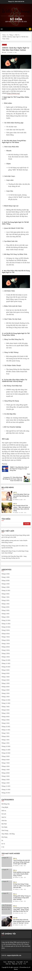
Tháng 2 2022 (5, 723)
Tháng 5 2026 (5, 577)
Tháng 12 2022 (6, 700)
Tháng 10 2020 (6, 753)
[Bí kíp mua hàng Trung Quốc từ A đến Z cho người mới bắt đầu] (7, 885)
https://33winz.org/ (13, 93)
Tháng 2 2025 (5, 613)
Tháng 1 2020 (5, 783)
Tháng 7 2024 (5, 637)
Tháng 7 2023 (5, 677)
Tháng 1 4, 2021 (13, 52)
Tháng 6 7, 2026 (19, 865)
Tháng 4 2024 (5, 647)
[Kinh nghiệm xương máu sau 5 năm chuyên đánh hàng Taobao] (7, 874)
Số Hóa (16, 19)
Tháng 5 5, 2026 (19, 499)
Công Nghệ (5, 807)
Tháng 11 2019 (6, 786)
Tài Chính (4, 827)
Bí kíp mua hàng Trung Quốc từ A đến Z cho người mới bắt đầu (21, 885)
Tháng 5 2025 (5, 604)
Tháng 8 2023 (5, 673)
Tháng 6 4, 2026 (19, 889)
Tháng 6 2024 (5, 640)
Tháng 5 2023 (5, 683)
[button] (2, 29)
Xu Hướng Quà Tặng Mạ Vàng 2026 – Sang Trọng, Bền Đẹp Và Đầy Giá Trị (14, 557)
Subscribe (30, 29)
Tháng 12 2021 (6, 726)
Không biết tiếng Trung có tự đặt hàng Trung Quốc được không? (21, 897)
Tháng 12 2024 (6, 620)
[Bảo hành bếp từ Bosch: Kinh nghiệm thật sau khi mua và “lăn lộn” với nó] (7, 921)
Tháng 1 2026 (5, 587)
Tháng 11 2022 (6, 703)
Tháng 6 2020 (5, 766)
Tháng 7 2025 (5, 597)
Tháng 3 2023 (5, 690)
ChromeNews (23, 967)
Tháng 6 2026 (5, 574)
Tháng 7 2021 (5, 733)
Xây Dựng (4, 837)
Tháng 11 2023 (6, 663)
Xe (2, 840)
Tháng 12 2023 (6, 660)
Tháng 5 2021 (5, 740)
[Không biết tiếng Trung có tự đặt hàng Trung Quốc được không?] (7, 897)
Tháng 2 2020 (5, 779)
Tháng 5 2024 (5, 643)
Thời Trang (5, 830)
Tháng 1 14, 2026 (19, 512)
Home (5, 962)
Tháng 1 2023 (5, 696)
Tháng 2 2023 (5, 693)
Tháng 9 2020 (5, 756)
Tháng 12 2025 (6, 590)
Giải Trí (4, 44)
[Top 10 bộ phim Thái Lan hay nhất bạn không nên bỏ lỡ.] (7, 496)
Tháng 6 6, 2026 (19, 877)
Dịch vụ (4, 810)
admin (4, 52)
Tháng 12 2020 (6, 746)
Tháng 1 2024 (5, 657)
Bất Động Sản (6, 804)
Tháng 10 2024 (6, 627)
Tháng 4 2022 (5, 716)
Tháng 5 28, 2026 (19, 913)
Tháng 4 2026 (5, 580)
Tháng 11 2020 (6, 750)
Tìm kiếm (6, 519)
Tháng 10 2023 (6, 667)
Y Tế (3, 847)
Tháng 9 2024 (5, 630)
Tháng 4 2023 (5, 686)
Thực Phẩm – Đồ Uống (8, 834)
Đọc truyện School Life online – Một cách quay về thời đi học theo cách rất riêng (21, 508)
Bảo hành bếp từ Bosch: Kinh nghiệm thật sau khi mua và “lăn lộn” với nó (21, 921)
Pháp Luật (14, 964)
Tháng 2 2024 (5, 653)
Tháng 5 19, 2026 (19, 925)
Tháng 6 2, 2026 (19, 901)
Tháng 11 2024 (6, 623)
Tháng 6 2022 (5, 710)
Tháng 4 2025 (5, 607)
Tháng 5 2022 (5, 713)
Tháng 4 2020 (5, 773)
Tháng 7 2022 (5, 706)
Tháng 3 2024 (5, 650)
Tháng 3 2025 (5, 610)
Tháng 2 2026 (5, 584)
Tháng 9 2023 (5, 670)
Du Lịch (4, 814)
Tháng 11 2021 (6, 730)
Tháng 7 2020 (5, 763)
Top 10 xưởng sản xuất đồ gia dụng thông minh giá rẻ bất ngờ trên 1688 (21, 862)
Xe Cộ (3, 844)
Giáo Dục (4, 820)
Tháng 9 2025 (5, 594)
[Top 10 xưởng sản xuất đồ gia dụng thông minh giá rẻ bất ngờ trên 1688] (7, 862)
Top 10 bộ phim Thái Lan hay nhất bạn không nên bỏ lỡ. (21, 496)
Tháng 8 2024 (5, 633)
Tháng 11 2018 (6, 789)
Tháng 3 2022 (5, 720)
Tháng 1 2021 (5, 743)
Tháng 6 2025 (5, 600)
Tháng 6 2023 (5, 680)
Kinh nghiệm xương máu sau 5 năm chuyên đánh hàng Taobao (21, 873)
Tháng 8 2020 (5, 759)
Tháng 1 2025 (5, 617)
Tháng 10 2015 (6, 793)
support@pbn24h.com (14, 955)
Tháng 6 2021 (5, 736)
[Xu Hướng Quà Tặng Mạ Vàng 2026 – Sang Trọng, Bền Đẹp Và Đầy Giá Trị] (7, 909)
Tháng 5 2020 (5, 769)
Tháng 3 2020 (5, 776)
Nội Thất (4, 824)
